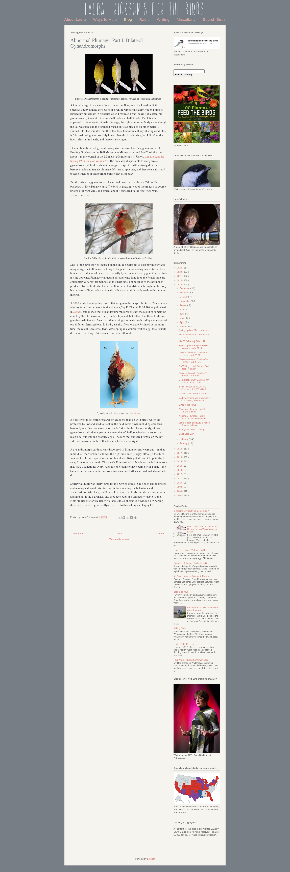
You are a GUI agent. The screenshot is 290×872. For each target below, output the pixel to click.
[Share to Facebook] (131, 517)
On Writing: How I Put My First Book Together (194, 367)
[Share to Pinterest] (135, 517)
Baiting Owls (180, 628)
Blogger (150, 859)
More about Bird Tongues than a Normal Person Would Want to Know (202, 529)
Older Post (160, 533)
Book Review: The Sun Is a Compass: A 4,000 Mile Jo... (194, 388)
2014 (179, 466)
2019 (179, 284)
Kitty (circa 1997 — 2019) (191, 429)
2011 (179, 478)
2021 (179, 276)
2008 (179, 491)
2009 (179, 487)
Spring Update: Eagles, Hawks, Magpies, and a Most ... (194, 347)
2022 (179, 272)
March (183, 326)
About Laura (75, 19)
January (184, 443)
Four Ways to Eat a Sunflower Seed (191, 660)
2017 (179, 453)
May (182, 318)
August (183, 305)
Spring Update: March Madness (194, 330)
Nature (77, 312)
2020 (179, 280)
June (182, 314)
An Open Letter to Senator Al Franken (192, 576)
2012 (179, 474)
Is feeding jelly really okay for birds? (191, 511)
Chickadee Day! (186, 434)
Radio (145, 19)
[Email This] (120, 517)
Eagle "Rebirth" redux (184, 644)
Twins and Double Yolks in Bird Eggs (191, 550)
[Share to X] (127, 517)
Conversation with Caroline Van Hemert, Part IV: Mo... (194, 353)
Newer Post (78, 533)
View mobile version (119, 539)
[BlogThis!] (123, 517)
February (184, 439)
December (185, 288)
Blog (128, 19)
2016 (179, 457)
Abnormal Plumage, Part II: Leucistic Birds (192, 410)
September (185, 301)
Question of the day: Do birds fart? (190, 563)
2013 (179, 470)
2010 (179, 483)
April (182, 322)
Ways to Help (105, 19)
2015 (179, 461)
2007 (179, 495)
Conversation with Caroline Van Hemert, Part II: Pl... (194, 374)
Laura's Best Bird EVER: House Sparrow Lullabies (194, 424)
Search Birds (214, 19)
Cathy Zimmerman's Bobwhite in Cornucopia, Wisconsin (194, 399)
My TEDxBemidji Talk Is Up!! (193, 341)
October (184, 297)
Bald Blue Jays (181, 592)
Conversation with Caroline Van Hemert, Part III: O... (194, 360)
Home (119, 533)
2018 (179, 448)
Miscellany (187, 19)
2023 (179, 267)
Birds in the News (187, 405)
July (182, 309)
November (185, 292)
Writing (164, 19)
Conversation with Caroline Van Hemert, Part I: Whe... (194, 381)
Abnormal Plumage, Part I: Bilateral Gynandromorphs (193, 417)
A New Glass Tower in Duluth (193, 393)
